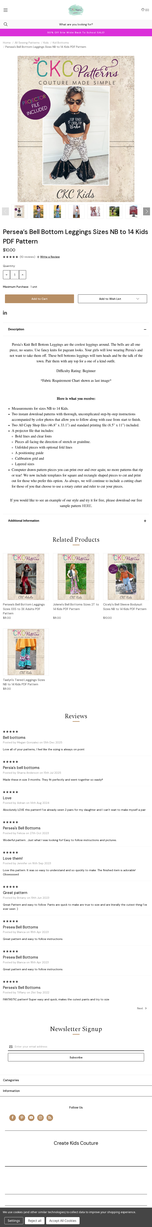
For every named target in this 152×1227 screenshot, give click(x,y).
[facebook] (12, 1117)
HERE (86, 505)
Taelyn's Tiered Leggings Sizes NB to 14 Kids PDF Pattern (24, 682)
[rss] (49, 1117)
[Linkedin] (5, 312)
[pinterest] (22, 1117)
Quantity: (9, 266)
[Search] (4, 24)
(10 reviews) (27, 257)
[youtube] (31, 1117)
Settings (14, 1220)
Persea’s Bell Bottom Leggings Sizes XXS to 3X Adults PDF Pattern (24, 609)
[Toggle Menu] (5, 10)
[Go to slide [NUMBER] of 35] (5, 211)
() (146, 10)
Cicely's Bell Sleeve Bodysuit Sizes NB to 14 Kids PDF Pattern (124, 607)
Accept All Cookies (62, 1220)
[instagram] (40, 1117)
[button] (76, 329)
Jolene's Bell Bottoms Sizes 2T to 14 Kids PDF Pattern (76, 607)
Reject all (34, 1220)
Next (140, 1008)
